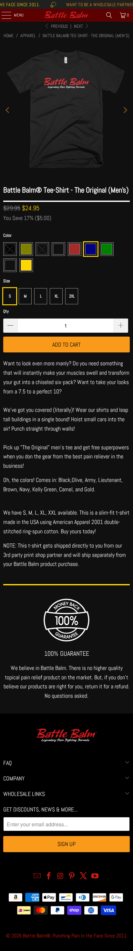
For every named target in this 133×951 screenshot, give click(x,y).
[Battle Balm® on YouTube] (95, 877)
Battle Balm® (36, 935)
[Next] (125, 110)
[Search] (109, 15)
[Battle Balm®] (66, 15)
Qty (6, 311)
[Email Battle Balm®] (37, 877)
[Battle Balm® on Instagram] (60, 877)
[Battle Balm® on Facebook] (49, 877)
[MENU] (3, 15)
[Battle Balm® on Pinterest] (72, 877)
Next (79, 26)
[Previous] (8, 110)
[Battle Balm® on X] (83, 877)
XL (56, 296)
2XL (72, 296)
